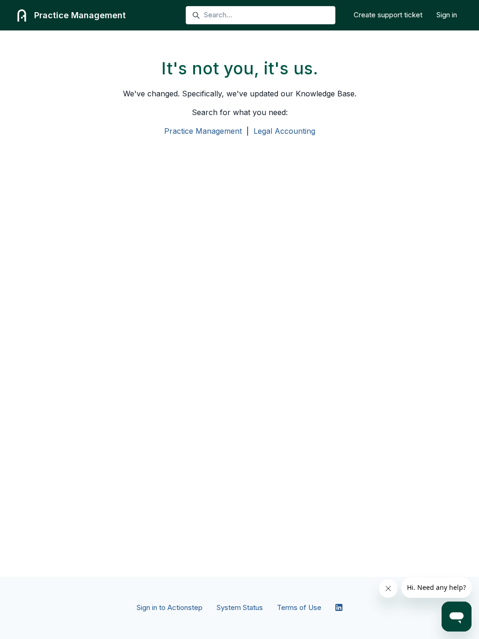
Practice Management (203, 131)
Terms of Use (299, 607)
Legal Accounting (284, 131)
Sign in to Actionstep (170, 607)
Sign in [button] (446, 14)
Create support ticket (388, 14)
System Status (240, 607)
